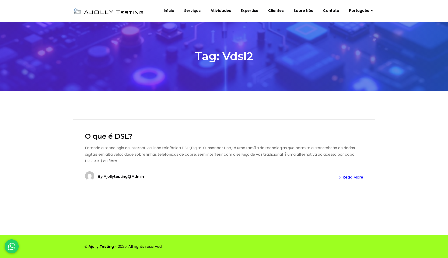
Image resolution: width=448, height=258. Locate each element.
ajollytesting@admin (124, 176)
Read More (352, 177)
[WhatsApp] (12, 246)
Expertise (249, 10)
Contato (331, 10)
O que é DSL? (108, 136)
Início (169, 10)
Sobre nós (303, 10)
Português (359, 10)
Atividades (220, 10)
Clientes (276, 10)
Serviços (192, 10)
